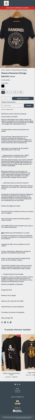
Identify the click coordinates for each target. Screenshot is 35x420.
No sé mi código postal (7, 109)
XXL (21, 92)
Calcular (28, 105)
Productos (17, 390)
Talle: (3, 89)
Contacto (17, 392)
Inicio (17, 388)
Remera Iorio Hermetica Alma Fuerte (11, 374)
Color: (4, 83)
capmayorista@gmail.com (17, 397)
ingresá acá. (18, 417)
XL (15, 92)
